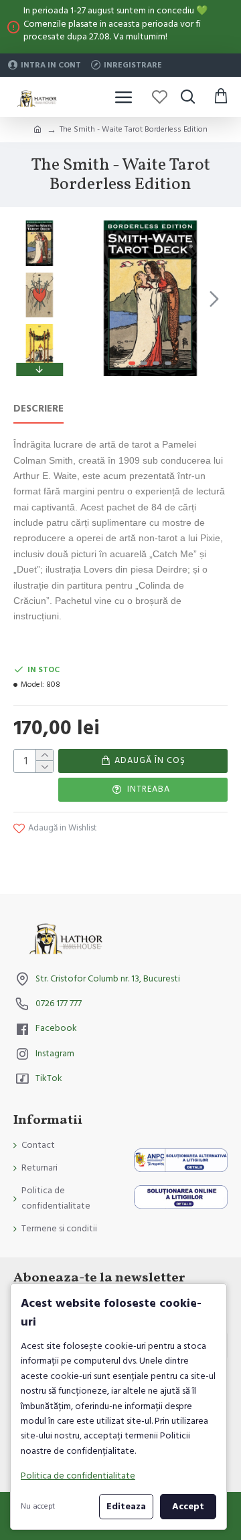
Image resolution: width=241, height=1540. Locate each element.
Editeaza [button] (126, 1506)
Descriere (38, 409)
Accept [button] (188, 1506)
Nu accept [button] (38, 1506)
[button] (85, 298)
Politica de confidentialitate (78, 1476)
